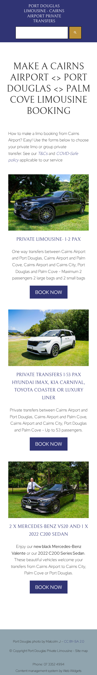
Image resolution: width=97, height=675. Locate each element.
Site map (81, 650)
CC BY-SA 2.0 (74, 641)
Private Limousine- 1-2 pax (48, 239)
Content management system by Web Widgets (48, 670)
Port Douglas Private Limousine (50, 650)
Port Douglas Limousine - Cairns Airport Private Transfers (44, 13)
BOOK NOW (48, 292)
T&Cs (43, 153)
